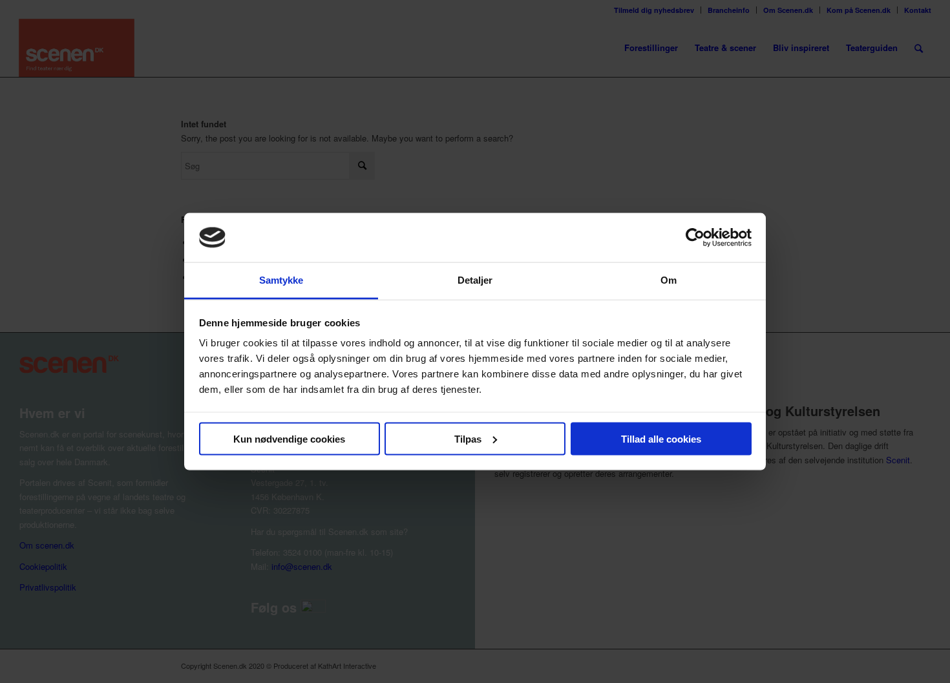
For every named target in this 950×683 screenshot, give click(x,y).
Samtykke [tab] (281, 280)
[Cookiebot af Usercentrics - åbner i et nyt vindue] (695, 237)
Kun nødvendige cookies (289, 438)
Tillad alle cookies (661, 438)
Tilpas (467, 438)
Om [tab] (668, 280)
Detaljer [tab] (475, 280)
